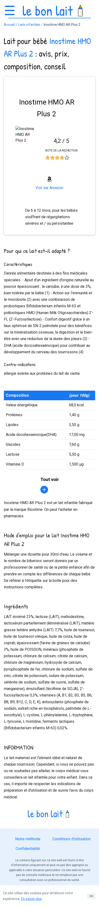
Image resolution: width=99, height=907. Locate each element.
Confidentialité (28, 848)
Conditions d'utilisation (71, 839)
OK (91, 896)
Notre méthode (27, 839)
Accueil (9, 24)
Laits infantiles (29, 24)
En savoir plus (31, 899)
